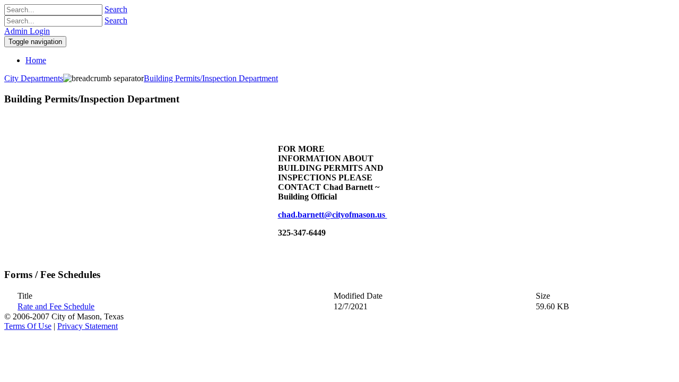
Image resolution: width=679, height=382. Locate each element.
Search (116, 9)
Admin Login (27, 31)
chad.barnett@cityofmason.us (332, 214)
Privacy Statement (87, 326)
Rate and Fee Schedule (56, 306)
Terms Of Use (27, 326)
